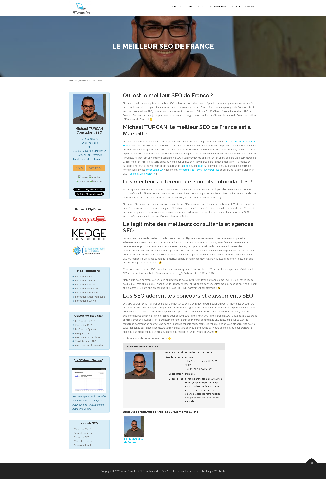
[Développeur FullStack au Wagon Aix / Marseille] (89, 218)
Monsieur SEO (81, 437)
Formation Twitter (85, 280)
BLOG (201, 6)
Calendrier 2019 (83, 325)
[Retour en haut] (312, 463)
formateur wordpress (207, 169)
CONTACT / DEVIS (243, 6)
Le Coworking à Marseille (89, 345)
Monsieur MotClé (83, 429)
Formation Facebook (86, 288)
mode (186, 165)
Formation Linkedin (85, 284)
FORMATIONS (218, 6)
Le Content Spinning (86, 329)
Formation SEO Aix (85, 300)
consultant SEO (154, 169)
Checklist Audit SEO (85, 341)
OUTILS (177, 6)
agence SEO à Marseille (143, 173)
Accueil (72, 80)
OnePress (167, 471)
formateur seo (186, 169)
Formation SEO (83, 276)
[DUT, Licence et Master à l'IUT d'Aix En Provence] (89, 250)
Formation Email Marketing (90, 296)
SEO (189, 6)
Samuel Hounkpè (83, 433)
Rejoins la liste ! (82, 445)
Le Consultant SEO (85, 321)
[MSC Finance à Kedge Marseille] (89, 234)
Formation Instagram (86, 292)
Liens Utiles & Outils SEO (88, 337)
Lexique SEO (82, 333)
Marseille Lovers (83, 441)
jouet (200, 165)
